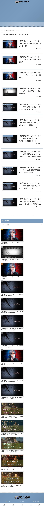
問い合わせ (22, 501)
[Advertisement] (22, 13)
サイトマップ (7, 501)
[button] (42, 225)
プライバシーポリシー (36, 501)
